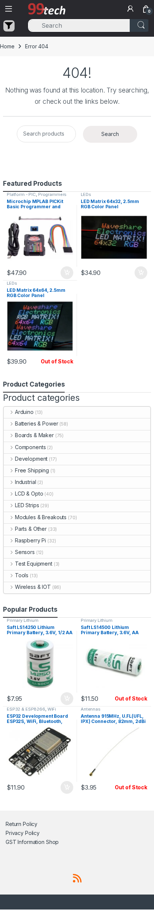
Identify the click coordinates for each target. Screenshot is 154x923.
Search (110, 134)
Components (30, 447)
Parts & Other (31, 529)
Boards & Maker (34, 435)
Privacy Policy (23, 833)
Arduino (24, 412)
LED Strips (27, 505)
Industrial (25, 482)
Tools (21, 575)
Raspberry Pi (30, 540)
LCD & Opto (29, 493)
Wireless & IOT (33, 587)
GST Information (25, 842)
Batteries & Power (36, 423)
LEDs (86, 194)
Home (7, 46)
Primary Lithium (22, 620)
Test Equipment (33, 563)
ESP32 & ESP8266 (26, 709)
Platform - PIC (21, 194)
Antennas (91, 709)
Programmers (52, 194)
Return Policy (21, 824)
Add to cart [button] (67, 272)
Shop (52, 842)
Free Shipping (32, 470)
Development (31, 459)
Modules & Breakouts (41, 517)
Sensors (25, 552)
